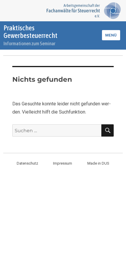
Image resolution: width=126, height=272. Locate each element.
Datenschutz (27, 163)
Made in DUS (98, 163)
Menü (111, 35)
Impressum (62, 163)
